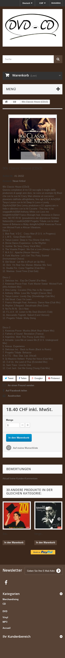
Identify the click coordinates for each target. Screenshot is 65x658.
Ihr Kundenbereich (17, 636)
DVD (5, 611)
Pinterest (55, 378)
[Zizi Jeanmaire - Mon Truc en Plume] (17, 515)
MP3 (5, 622)
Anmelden (56, 3)
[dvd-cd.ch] (32, 28)
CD (4, 604)
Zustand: (7, 181)
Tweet (10, 378)
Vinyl (5, 617)
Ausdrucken (14, 396)
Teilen (23, 378)
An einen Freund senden (21, 385)
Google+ (38, 378)
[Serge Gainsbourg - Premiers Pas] (48, 515)
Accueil (7, 628)
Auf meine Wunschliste (25, 448)
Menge (9, 420)
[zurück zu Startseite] (6, 102)
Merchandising (11, 599)
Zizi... (5, 533)
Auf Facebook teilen (16, 390)
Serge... (38, 533)
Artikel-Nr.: (8, 176)
